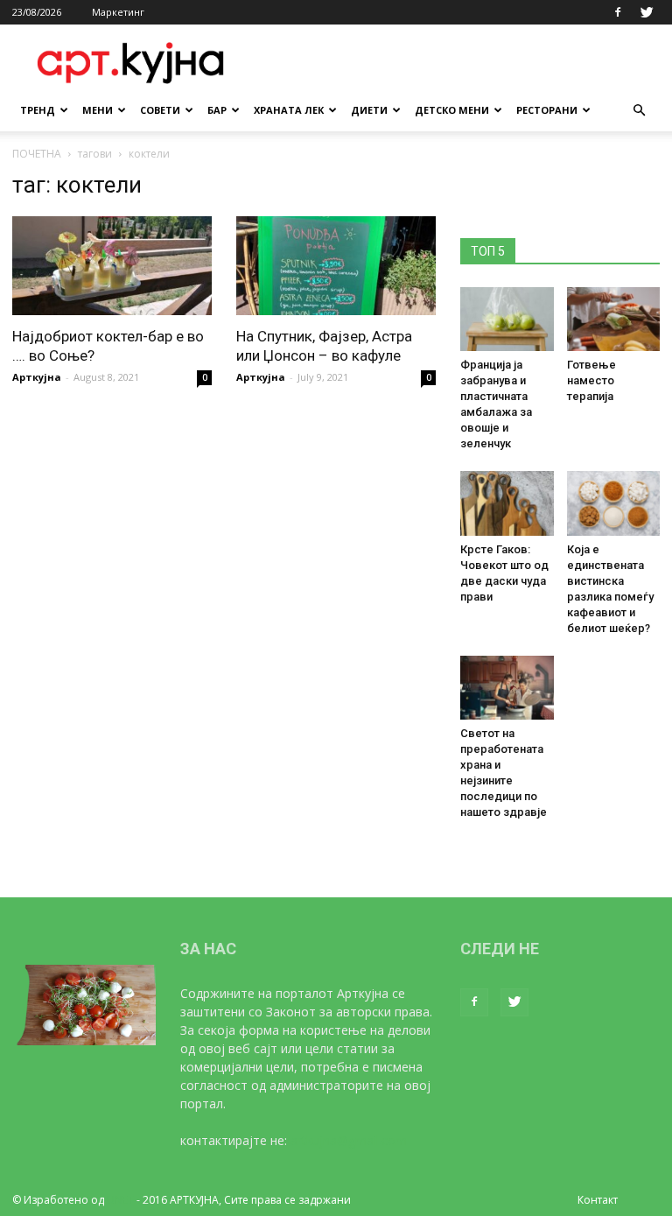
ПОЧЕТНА (36, 153)
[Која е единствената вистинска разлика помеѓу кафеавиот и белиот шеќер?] (614, 503)
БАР (217, 109)
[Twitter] (647, 12)
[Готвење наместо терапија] (614, 319)
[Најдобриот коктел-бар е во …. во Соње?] (112, 265)
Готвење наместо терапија (591, 380)
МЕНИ (97, 109)
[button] (639, 110)
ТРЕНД (37, 109)
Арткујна (36, 376)
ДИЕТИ (369, 109)
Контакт (598, 1199)
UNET (120, 1199)
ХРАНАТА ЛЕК (289, 109)
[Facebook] (618, 12)
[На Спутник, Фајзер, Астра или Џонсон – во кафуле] (336, 265)
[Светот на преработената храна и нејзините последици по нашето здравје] (507, 688)
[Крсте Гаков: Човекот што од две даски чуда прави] (507, 503)
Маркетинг (118, 11)
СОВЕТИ (160, 109)
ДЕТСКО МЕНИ (452, 109)
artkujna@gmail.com (348, 1140)
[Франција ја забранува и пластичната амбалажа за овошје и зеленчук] (507, 319)
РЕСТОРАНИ (547, 109)
